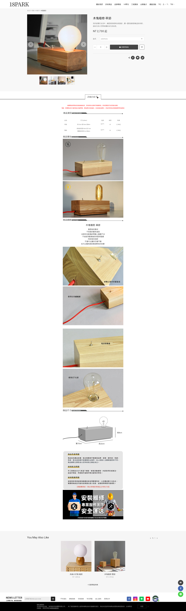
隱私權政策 (55, 608)
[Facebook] (129, 599)
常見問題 (90, 599)
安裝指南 (81, 599)
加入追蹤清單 (142, 47)
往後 (157, 538)
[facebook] (180, 588)
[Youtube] (148, 599)
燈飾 (33, 10)
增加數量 (106, 47)
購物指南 (72, 599)
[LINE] (141, 599)
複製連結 (142, 58)
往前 (150, 538)
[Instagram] (135, 599)
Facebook (133, 58)
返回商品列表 (93, 585)
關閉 (148, 606)
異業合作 (107, 599)
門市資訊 (63, 599)
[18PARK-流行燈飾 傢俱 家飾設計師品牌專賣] (19, 4)
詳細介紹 (91, 97)
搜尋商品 (167, 4)
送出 (53, 599)
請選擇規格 (104, 39)
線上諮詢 (98, 599)
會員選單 (164, 4)
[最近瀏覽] (180, 582)
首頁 (28, 10)
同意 (141, 606)
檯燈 (37, 10)
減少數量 (95, 47)
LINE (138, 58)
